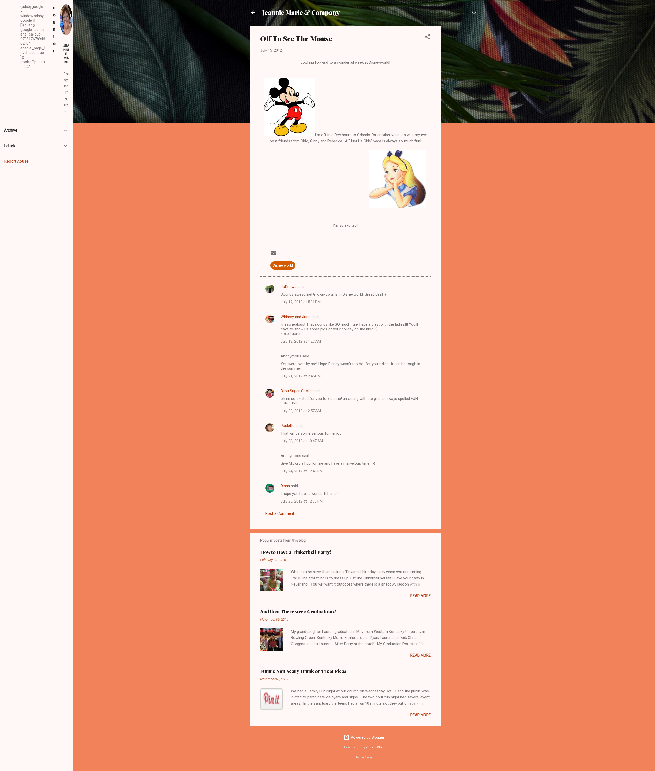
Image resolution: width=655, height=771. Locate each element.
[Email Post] (273, 255)
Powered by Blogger (367, 737)
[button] (427, 38)
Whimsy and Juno (296, 316)
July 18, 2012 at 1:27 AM (301, 341)
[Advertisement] (461, 102)
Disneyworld (283, 265)
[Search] (475, 14)
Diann (285, 486)
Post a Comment (279, 513)
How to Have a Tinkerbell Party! (295, 552)
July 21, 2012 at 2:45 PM (301, 376)
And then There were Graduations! (298, 612)
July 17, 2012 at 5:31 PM (301, 302)
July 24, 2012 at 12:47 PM (302, 471)
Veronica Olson (375, 747)
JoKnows (289, 286)
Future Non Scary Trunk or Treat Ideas (303, 671)
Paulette (287, 425)
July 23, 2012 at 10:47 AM (302, 441)
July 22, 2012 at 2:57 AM (301, 410)
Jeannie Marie (66, 53)
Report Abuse (16, 161)
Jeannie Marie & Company (301, 12)
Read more (420, 595)
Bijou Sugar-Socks (296, 391)
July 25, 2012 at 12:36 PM (302, 501)
